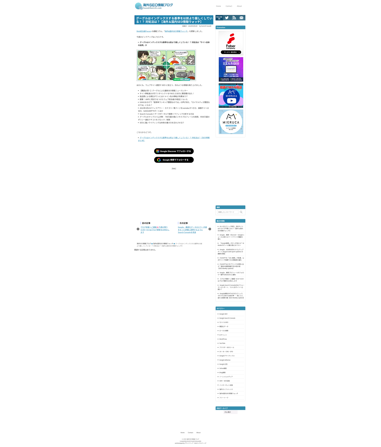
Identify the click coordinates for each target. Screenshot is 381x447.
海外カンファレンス (226, 389)
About (198, 433)
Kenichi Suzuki (191, 441)
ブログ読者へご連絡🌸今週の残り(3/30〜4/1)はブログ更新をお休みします (154, 230)
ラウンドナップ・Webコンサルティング (195, 443)
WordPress (223, 339)
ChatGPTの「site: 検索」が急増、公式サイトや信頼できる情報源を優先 (231, 259)
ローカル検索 (223, 330)
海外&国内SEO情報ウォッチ (176, 31)
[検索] (241, 212)
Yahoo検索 (223, 368)
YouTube (222, 343)
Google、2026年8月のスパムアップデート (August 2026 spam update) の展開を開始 (230, 251)
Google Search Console (227, 318)
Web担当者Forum (144, 31)
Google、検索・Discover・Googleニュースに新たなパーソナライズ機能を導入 (231, 237)
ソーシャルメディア (226, 376)
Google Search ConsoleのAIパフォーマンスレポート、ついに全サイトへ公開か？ (231, 287)
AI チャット (223, 335)
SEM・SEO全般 (224, 381)
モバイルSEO (223, 322)
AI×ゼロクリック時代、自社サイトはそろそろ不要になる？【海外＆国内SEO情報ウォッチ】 (230, 228)
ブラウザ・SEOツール (226, 347)
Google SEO (223, 314)
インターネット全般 (226, 385)
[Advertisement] (174, 192)
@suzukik (198, 441)
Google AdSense (224, 360)
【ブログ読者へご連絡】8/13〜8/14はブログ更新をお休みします (230, 280)
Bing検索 (222, 372)
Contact (190, 433)
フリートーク (223, 397)
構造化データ (223, 326)
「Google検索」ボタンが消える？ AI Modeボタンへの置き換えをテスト (231, 244)
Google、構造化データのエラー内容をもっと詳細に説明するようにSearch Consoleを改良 (192, 230)
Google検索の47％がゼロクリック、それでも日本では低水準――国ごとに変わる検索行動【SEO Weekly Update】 (231, 295)
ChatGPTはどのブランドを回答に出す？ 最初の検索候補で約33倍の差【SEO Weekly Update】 (231, 266)
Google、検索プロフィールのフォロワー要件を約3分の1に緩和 (231, 273)
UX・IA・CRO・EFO (226, 351)
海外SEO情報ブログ (144, 243)
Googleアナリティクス (227, 356)
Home (183, 433)
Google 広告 (223, 364)
